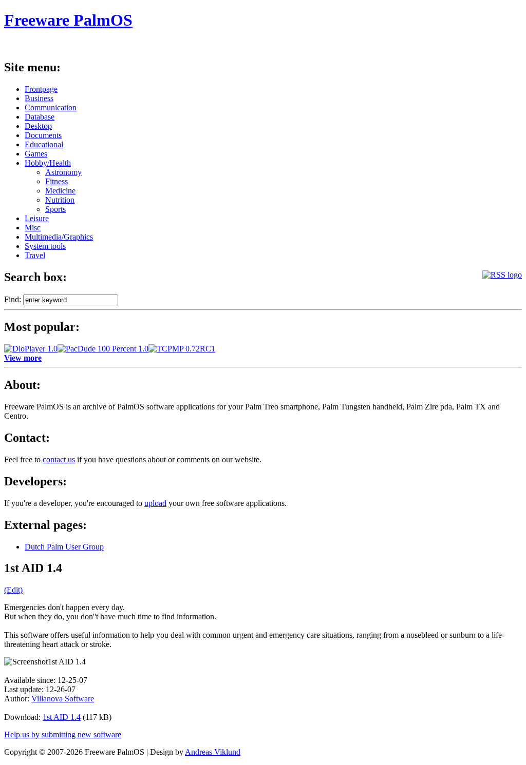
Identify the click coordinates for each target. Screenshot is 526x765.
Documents (43, 135)
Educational (44, 144)
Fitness (56, 181)
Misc (33, 227)
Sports (55, 209)
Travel (35, 255)
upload (155, 503)
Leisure (37, 218)
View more (23, 358)
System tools (45, 246)
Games (36, 153)
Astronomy (63, 172)
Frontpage (41, 89)
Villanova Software (62, 698)
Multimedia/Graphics (59, 236)
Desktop (38, 126)
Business (39, 98)
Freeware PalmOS (68, 20)
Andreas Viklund (212, 752)
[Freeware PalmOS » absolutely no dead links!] (502, 274)
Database (39, 116)
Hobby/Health (48, 163)
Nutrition (59, 199)
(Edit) (13, 589)
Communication (51, 107)
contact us (59, 459)
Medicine (60, 190)
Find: (12, 299)
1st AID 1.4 (62, 717)
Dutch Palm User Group (64, 546)
